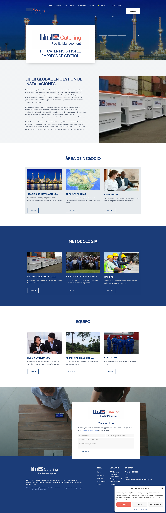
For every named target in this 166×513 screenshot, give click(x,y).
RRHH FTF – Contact (90, 430)
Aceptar (124, 504)
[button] (162, 488)
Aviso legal (74, 488)
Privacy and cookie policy (140, 509)
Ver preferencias (155, 504)
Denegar (140, 504)
